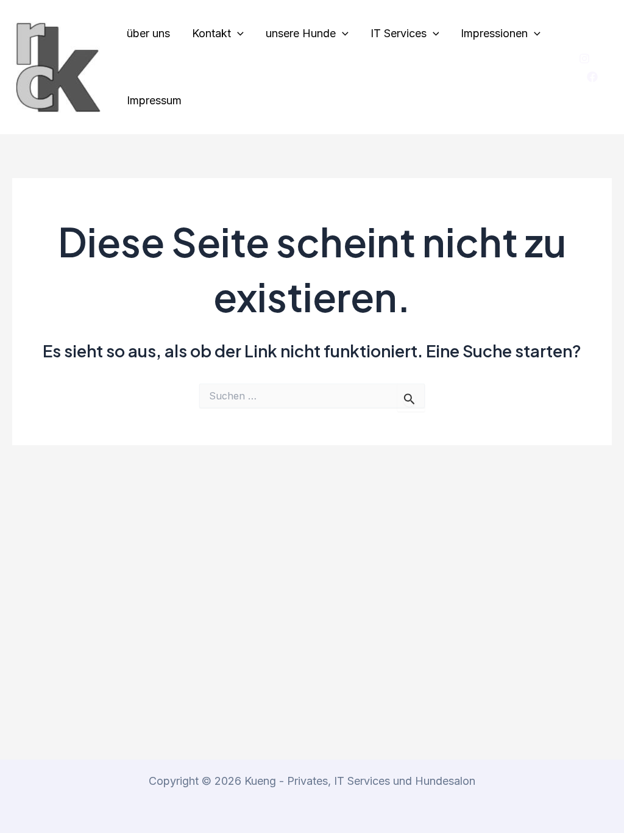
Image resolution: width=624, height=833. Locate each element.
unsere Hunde (301, 33)
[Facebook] (592, 76)
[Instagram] (584, 58)
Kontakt (211, 33)
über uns (148, 33)
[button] (237, 33)
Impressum (154, 100)
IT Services (398, 33)
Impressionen (494, 33)
